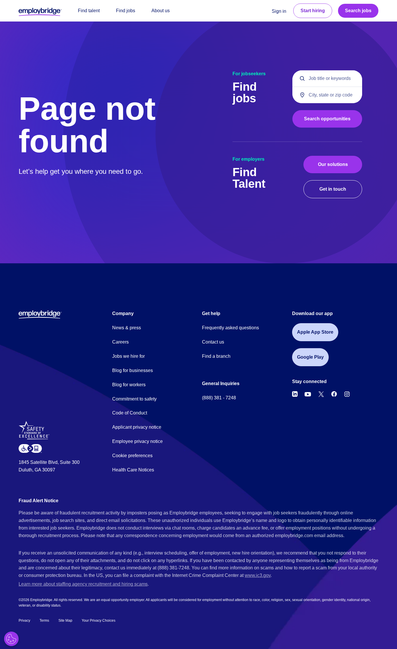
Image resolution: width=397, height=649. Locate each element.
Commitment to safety (134, 398)
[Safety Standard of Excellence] (36, 432)
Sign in (279, 11)
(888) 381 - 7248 (219, 397)
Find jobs (125, 10)
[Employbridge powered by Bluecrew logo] (40, 314)
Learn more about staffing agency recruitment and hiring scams (83, 584)
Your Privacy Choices (98, 620)
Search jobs (358, 10)
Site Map (65, 620)
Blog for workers (129, 384)
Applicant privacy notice (136, 427)
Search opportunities (327, 118)
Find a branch (216, 356)
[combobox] (327, 95)
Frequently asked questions (230, 327)
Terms (44, 620)
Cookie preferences (132, 455)
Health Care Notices (133, 469)
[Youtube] (308, 394)
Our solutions (333, 164)
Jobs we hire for (128, 356)
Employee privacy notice (137, 441)
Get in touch (332, 189)
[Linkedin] (295, 394)
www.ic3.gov (258, 575)
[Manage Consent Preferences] (11, 639)
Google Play (310, 357)
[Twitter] (321, 394)
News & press (126, 327)
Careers (120, 341)
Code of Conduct (129, 412)
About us (160, 10)
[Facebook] (334, 394)
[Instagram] (347, 394)
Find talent (89, 10)
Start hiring (313, 10)
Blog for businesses (132, 370)
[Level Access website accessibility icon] (30, 448)
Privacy (24, 620)
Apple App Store (315, 332)
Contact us (213, 341)
